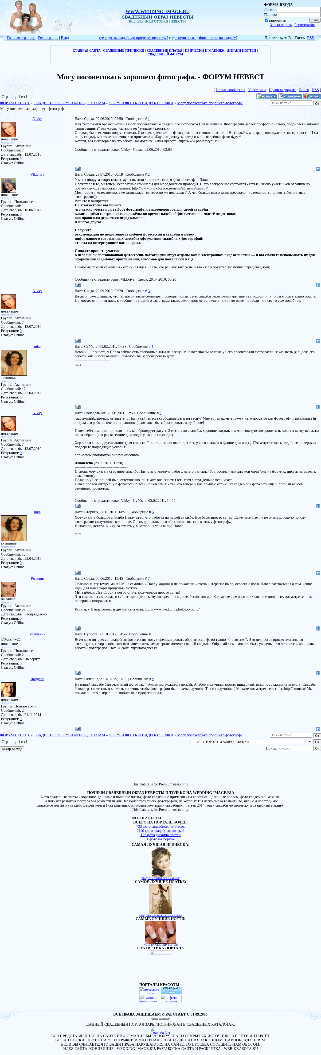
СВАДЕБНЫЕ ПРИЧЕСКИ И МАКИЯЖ (161, 878)
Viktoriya (37, 174)
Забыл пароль (281, 25)
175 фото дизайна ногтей (161, 835)
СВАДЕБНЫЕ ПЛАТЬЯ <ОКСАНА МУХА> (160, 915)
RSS (310, 38)
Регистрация (304, 25)
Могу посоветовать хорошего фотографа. (210, 103)
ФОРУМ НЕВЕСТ (15, 103)
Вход (65, 38)
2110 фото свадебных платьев (160, 831)
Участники (257, 90)
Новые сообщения (230, 90)
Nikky (37, 119)
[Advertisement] (160, 767)
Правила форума (282, 90)
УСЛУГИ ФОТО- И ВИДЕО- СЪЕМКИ (141, 103)
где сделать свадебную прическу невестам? (133, 38)
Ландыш (37, 679)
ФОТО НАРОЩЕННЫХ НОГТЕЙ (160, 945)
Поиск (304, 90)
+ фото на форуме (160, 839)
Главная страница (21, 38)
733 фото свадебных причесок (160, 826)
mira (37, 346)
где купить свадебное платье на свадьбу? (205, 38)
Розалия (37, 578)
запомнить (277, 20)
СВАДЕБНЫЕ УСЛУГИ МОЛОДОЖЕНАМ (69, 103)
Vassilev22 (37, 634)
